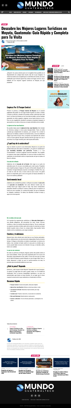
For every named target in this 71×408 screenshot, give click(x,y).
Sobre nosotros (17, 12)
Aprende (24, 12)
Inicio (10, 12)
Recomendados (38, 12)
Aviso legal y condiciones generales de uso (52, 12)
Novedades (31, 12)
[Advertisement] (35, 19)
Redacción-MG (10, 42)
